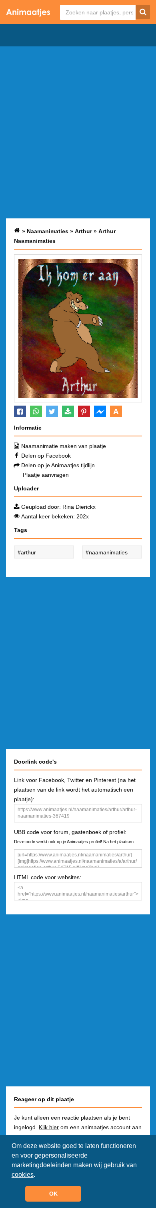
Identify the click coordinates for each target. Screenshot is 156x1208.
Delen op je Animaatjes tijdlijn (58, 465)
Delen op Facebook (46, 455)
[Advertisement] (78, 132)
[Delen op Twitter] (52, 411)
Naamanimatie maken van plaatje (63, 446)
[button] (38, 1175)
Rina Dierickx (79, 507)
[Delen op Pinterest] (84, 411)
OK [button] (53, 1193)
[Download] (68, 411)
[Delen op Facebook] (20, 411)
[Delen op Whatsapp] (36, 411)
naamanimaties (108, 552)
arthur (28, 552)
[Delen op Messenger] (100, 411)
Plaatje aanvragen (46, 475)
